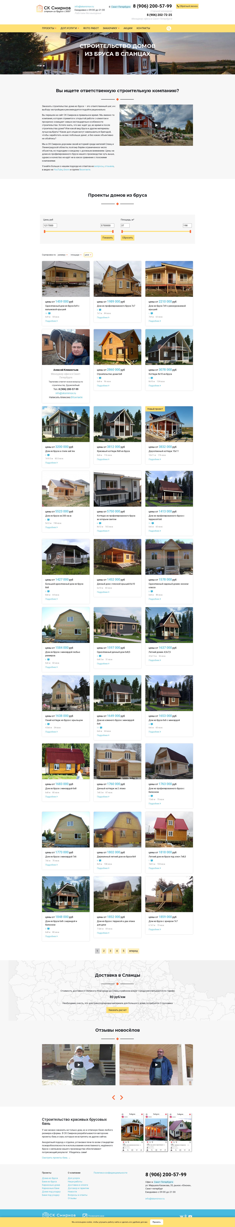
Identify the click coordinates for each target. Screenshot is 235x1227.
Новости (72, 1191)
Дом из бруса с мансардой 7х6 (60, 856)
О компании (74, 1172)
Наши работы (75, 1181)
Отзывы (72, 1198)
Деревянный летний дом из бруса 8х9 (116, 856)
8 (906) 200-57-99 (152, 6)
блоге (67, 169)
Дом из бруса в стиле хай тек (60, 451)
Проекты (48, 28)
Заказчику (110, 28)
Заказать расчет (117, 1010)
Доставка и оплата (78, 1185)
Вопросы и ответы (77, 1195)
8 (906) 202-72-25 (159, 15)
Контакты (143, 28)
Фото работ (91, 28)
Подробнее (51, 321)
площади (75, 255)
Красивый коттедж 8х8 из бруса (113, 451)
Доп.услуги (69, 28)
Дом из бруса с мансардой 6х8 (60, 788)
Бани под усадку (50, 1195)
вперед (133, 951)
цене (87, 255)
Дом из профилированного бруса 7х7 (116, 306)
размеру (62, 255)
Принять (157, 1222)
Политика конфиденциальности (110, 1172)
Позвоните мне (95, 1216)
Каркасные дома (51, 1185)
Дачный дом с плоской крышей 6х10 (116, 584)
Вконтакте (84, 169)
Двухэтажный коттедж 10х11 (164, 451)
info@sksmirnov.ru (84, 6)
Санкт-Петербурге (120, 6)
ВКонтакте (77, 397)
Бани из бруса (49, 1181)
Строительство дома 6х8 (109, 374)
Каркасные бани (50, 1188)
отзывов (109, 166)
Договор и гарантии (78, 1188)
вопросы (99, 166)
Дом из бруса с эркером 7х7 (163, 921)
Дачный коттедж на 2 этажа (111, 788)
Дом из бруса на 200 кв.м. (58, 515)
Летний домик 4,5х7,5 (160, 652)
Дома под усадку (51, 1191)
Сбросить (127, 237)
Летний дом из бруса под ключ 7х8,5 (167, 856)
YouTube (58, 169)
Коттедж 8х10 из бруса (160, 374)
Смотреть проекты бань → (56, 1157)
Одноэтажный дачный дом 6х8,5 (113, 652)
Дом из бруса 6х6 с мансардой (164, 720)
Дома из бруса (50, 1178)
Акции (128, 28)
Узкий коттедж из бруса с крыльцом (64, 720)
